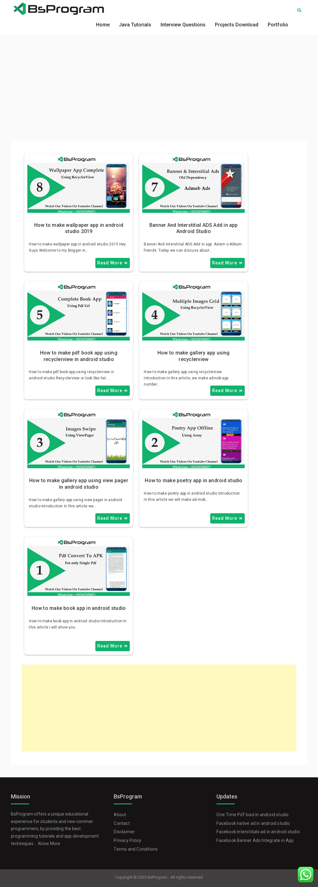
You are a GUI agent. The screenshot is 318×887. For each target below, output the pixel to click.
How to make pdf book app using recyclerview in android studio (78, 356)
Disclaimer (124, 831)
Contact (121, 823)
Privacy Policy (127, 840)
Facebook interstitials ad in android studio (258, 831)
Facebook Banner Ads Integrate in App (255, 840)
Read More (109, 262)
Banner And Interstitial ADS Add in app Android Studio (193, 228)
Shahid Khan (90, 162)
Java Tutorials (135, 25)
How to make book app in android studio (79, 608)
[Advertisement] (159, 81)
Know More (49, 843)
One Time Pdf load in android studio (252, 814)
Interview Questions (183, 25)
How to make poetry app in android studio (193, 480)
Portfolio (278, 25)
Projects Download (236, 25)
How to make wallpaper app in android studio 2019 (78, 228)
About (120, 814)
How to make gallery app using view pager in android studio (78, 484)
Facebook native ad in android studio (253, 823)
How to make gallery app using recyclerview (193, 356)
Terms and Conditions (136, 849)
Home (103, 25)
